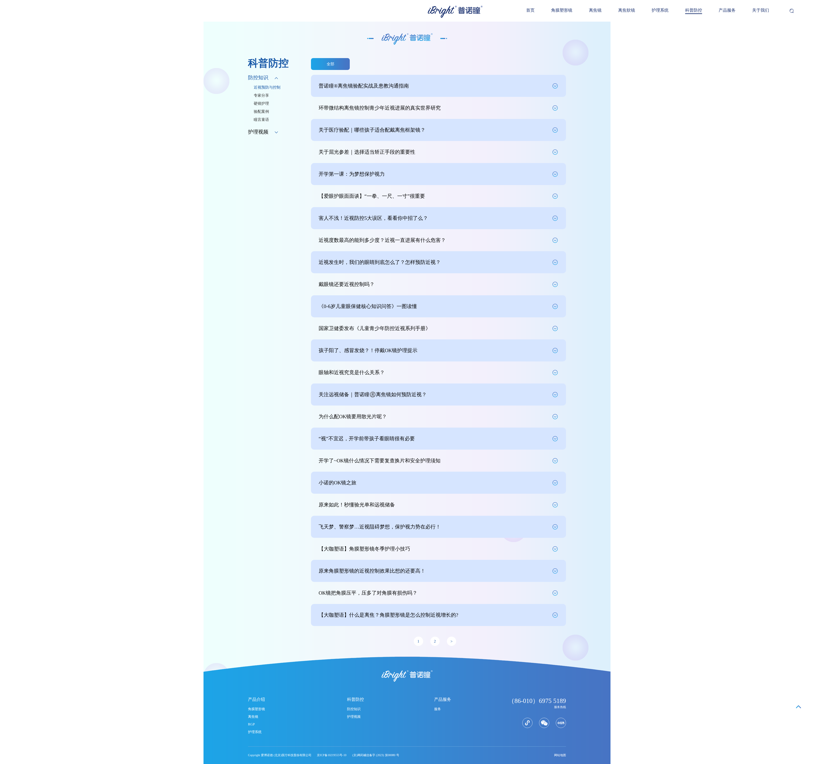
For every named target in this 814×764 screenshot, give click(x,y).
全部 (330, 64)
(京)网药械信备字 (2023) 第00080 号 (375, 755)
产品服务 (727, 10)
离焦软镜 (626, 10)
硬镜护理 (261, 103)
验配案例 (261, 111)
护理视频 (354, 716)
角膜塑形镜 (561, 10)
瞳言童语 (261, 119)
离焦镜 (595, 10)
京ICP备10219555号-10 (331, 755)
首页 (530, 10)
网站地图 (560, 755)
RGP (251, 724)
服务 (437, 709)
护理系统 (660, 10)
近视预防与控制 (267, 87)
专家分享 (261, 95)
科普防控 (693, 10)
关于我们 (760, 10)
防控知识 (354, 709)
